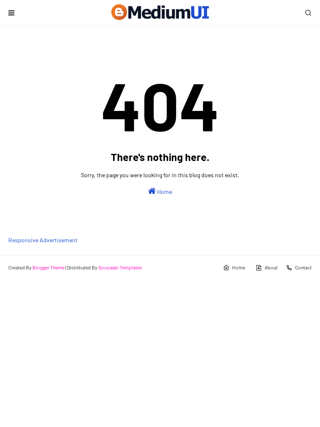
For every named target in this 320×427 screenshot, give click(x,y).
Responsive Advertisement (43, 240)
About (271, 267)
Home (164, 191)
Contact (303, 267)
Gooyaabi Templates (120, 267)
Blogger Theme (48, 267)
